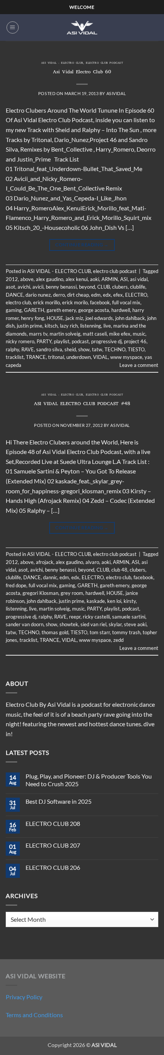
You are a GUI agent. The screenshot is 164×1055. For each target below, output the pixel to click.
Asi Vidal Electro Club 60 (82, 72)
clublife (137, 287)
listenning (90, 326)
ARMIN (109, 279)
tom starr (100, 632)
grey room (72, 593)
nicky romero (20, 341)
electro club (18, 302)
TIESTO (136, 349)
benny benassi (61, 287)
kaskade (96, 601)
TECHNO (115, 349)
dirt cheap (78, 295)
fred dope (16, 585)
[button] (12, 27)
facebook (100, 302)
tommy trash (126, 632)
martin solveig (65, 334)
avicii (37, 287)
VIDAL (100, 357)
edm (96, 295)
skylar (115, 624)
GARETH (34, 310)
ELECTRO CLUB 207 (53, 845)
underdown (78, 357)
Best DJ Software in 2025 (59, 801)
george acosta (93, 310)
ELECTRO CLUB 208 (53, 823)
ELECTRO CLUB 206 (53, 867)
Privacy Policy (24, 996)
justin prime (29, 326)
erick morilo (75, 302)
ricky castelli (96, 617)
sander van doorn (24, 624)
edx (107, 295)
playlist (61, 341)
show (84, 349)
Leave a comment (138, 365)
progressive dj (106, 341)
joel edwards (99, 318)
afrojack (44, 562)
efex (118, 295)
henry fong (32, 318)
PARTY (44, 341)
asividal (116, 93)
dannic (50, 577)
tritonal (56, 357)
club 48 (119, 570)
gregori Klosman (40, 593)
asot (10, 287)
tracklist (15, 357)
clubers (120, 287)
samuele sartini (128, 617)
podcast (80, 341)
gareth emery (61, 310)
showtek (68, 624)
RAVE (27, 349)
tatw (97, 349)
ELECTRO (136, 295)
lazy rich (69, 326)
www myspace (126, 357)
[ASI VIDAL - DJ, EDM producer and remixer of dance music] (82, 27)
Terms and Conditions (34, 1014)
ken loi (114, 601)
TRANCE (36, 357)
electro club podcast (104, 63)
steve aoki (135, 624)
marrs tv (38, 334)
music (139, 334)
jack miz (74, 318)
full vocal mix (126, 302)
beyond (87, 287)
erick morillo (46, 302)
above (27, 279)
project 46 (135, 341)
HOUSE (55, 318)
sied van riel (93, 624)
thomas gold (55, 632)
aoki (94, 279)
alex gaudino (49, 279)
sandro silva (49, 349)
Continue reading (82, 244)
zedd (118, 640)
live (107, 326)
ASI (124, 279)
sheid (70, 349)
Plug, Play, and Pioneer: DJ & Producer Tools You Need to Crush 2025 (89, 779)
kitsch (51, 326)
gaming (14, 310)
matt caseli (95, 334)
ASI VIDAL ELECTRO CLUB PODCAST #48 (82, 404)
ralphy (12, 349)
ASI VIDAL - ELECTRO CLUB (62, 63)
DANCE (14, 295)
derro (59, 295)
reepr (74, 617)
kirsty (130, 601)
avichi (24, 287)
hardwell (120, 310)
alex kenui (77, 279)
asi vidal (139, 279)
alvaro (92, 562)
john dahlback (130, 318)
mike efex (119, 334)
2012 (12, 279)
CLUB (103, 287)
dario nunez (38, 295)
